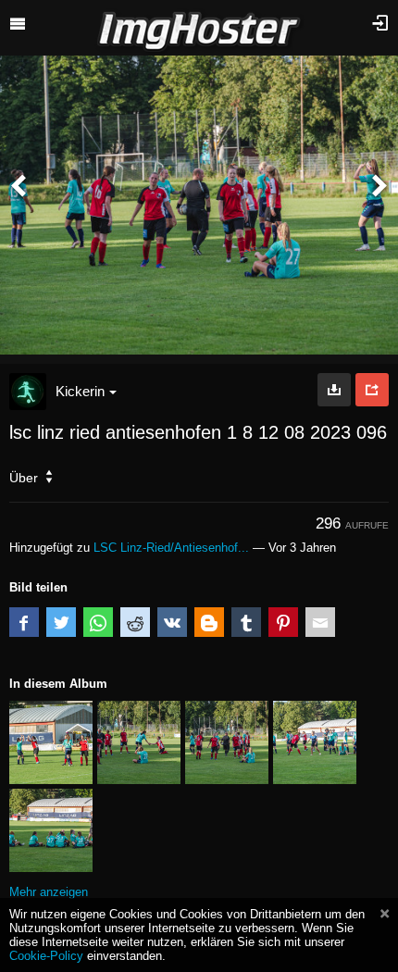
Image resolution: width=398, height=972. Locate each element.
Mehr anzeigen (48, 892)
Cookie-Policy (46, 956)
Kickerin (80, 391)
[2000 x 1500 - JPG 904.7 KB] (334, 389)
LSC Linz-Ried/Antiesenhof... (171, 548)
